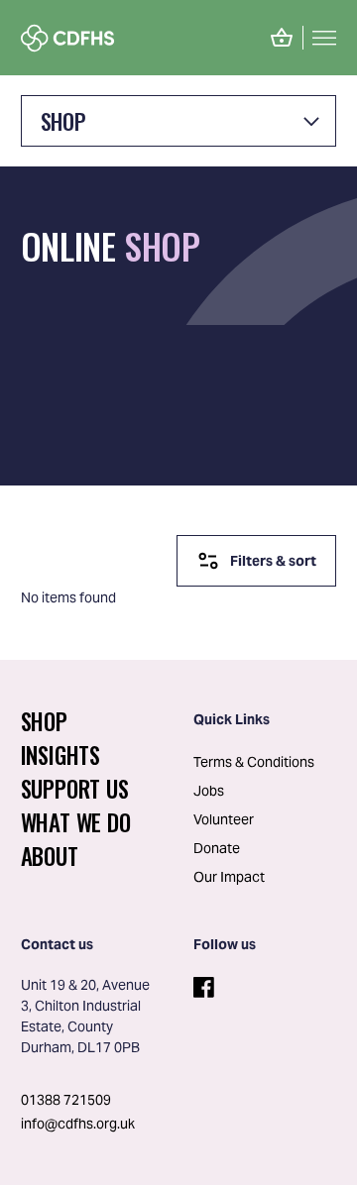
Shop (63, 121)
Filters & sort (273, 561)
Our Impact (229, 877)
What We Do (76, 822)
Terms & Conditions (253, 762)
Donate (216, 848)
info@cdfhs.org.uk (78, 1123)
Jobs (208, 791)
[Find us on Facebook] (201, 983)
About (49, 856)
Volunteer (223, 819)
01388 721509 (66, 1100)
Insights (60, 755)
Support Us (75, 789)
